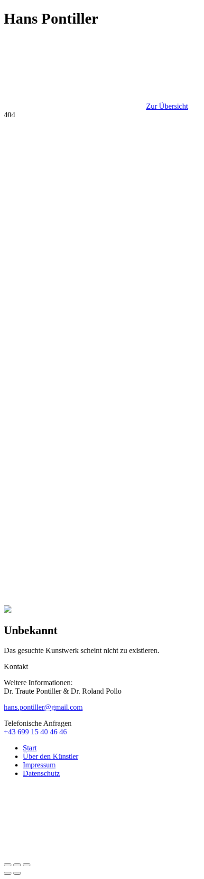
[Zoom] (26, 864)
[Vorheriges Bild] (7, 873)
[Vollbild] (17, 864)
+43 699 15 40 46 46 (35, 732)
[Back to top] (75, 854)
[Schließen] (7, 864)
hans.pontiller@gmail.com (43, 707)
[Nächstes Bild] (17, 873)
